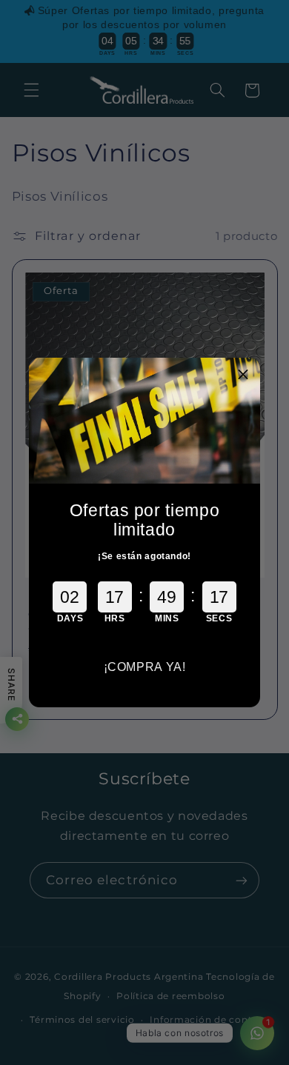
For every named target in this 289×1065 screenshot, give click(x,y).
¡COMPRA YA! (145, 667)
